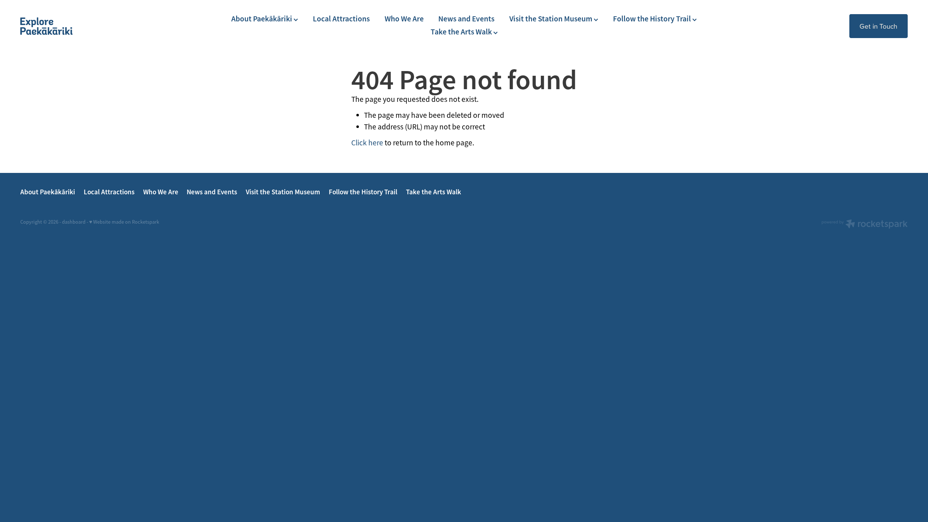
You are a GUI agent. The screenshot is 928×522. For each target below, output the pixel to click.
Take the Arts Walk (462, 32)
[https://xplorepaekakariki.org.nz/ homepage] (109, 26)
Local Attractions (341, 19)
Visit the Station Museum (551, 19)
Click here (367, 143)
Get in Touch (878, 26)
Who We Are (404, 19)
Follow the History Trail (652, 19)
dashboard (74, 222)
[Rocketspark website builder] (864, 225)
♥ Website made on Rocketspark (124, 222)
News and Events (466, 19)
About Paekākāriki (262, 19)
